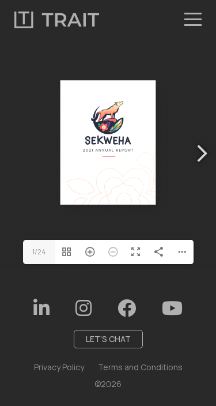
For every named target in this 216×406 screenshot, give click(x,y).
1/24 (39, 252)
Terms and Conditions (140, 367)
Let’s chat (108, 338)
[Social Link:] (41, 308)
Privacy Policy (59, 367)
